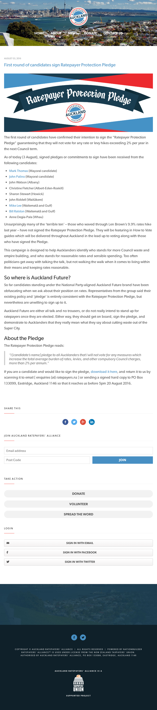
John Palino (17, 176)
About (56, 33)
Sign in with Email (79, 543)
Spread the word (78, 514)
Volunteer (78, 504)
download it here (104, 371)
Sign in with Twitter (80, 561)
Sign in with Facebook (80, 552)
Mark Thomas (18, 171)
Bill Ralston (17, 211)
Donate (90, 33)
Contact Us (113, 33)
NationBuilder (132, 649)
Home (39, 33)
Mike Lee (15, 205)
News (72, 33)
